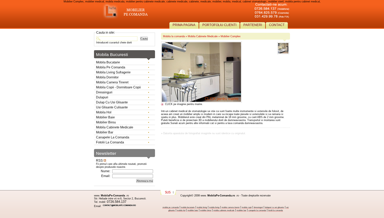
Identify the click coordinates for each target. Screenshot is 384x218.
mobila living (202, 207)
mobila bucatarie (188, 207)
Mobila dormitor (107, 77)
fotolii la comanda (275, 210)
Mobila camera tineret (112, 82)
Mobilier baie (105, 117)
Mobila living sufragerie (113, 72)
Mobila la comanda (174, 36)
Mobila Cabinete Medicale (203, 36)
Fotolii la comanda (110, 142)
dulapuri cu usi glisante (274, 207)
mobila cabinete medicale (223, 210)
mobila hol (181, 210)
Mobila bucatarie (108, 62)
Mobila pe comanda (110, 67)
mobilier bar (241, 210)
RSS (100, 160)
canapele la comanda (257, 210)
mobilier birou (205, 210)
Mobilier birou (106, 122)
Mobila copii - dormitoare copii (118, 87)
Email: (105, 176)
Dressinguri (104, 92)
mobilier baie (193, 210)
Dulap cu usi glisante (112, 102)
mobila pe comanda (171, 207)
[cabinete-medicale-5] (283, 54)
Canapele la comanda (112, 137)
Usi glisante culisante (112, 107)
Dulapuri (102, 97)
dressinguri (258, 207)
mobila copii (247, 207)
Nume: (105, 171)
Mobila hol (103, 112)
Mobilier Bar (104, 132)
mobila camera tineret (231, 207)
